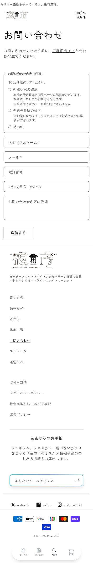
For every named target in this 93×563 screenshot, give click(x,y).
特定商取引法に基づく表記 (30, 403)
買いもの (16, 297)
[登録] (77, 480)
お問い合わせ (20, 340)
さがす (15, 318)
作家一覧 (16, 329)
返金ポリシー (20, 414)
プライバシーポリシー (27, 392)
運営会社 (16, 361)
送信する (18, 232)
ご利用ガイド (63, 50)
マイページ (18, 351)
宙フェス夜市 (53, 535)
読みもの (16, 308)
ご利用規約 (18, 382)
